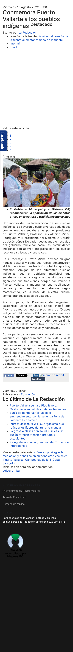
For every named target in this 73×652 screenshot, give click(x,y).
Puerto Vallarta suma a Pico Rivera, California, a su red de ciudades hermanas (38, 407)
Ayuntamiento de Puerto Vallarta (21, 490)
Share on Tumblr (38, 379)
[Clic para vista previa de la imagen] (36, 182)
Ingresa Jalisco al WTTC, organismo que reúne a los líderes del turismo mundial (37, 425)
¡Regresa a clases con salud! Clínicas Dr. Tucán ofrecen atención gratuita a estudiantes (36, 434)
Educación (28, 394)
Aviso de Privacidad (14, 497)
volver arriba (11, 470)
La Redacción (27, 32)
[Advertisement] (36, 88)
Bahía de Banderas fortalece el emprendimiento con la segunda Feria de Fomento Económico (37, 416)
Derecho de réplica (14, 503)
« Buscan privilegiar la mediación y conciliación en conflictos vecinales (35, 454)
